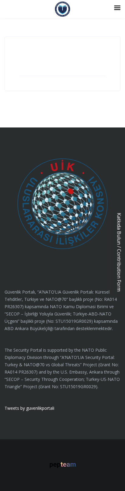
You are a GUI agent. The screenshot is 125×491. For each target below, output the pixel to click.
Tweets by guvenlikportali (29, 408)
